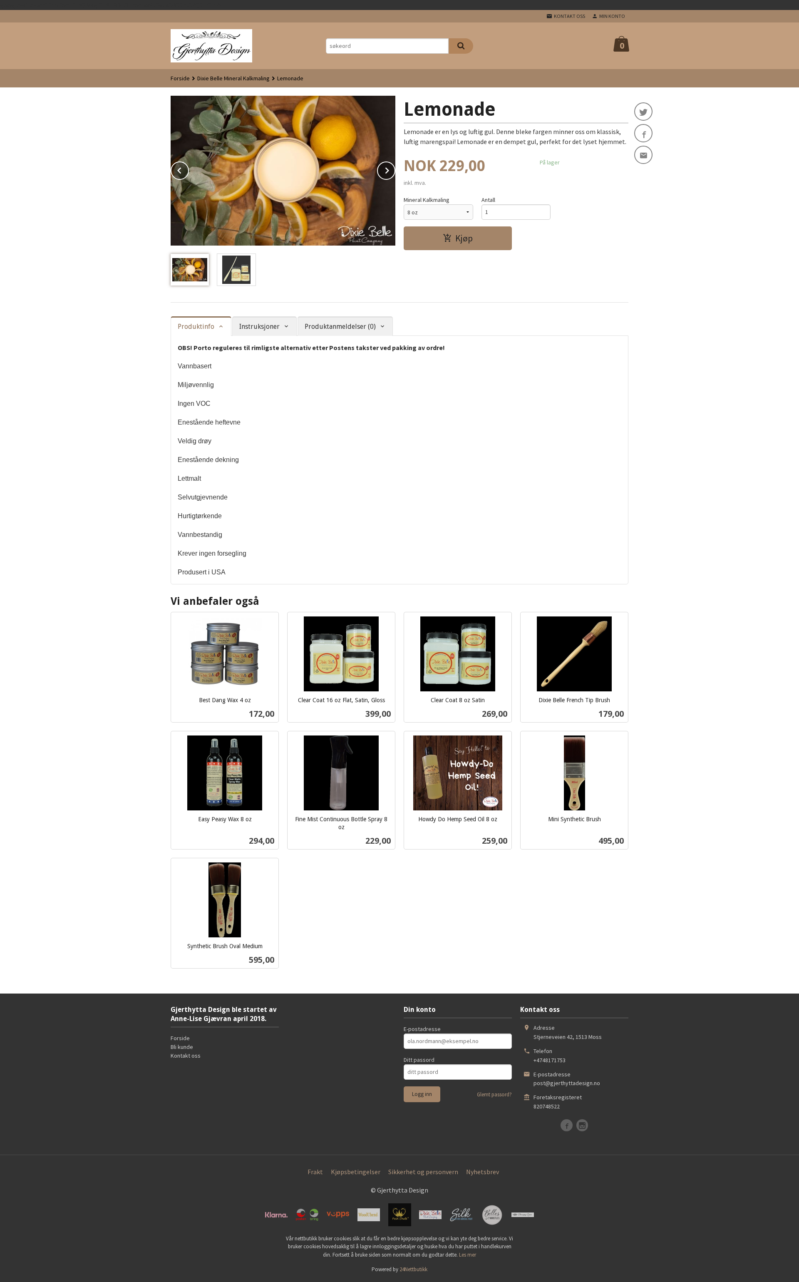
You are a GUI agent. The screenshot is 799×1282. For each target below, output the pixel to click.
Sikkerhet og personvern (423, 1172)
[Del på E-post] (643, 155)
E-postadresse (422, 1029)
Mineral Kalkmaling (426, 200)
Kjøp (464, 238)
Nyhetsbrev (482, 1172)
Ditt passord (419, 1059)
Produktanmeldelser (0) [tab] (340, 326)
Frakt (315, 1172)
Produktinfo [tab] (196, 326)
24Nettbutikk (413, 1269)
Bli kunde (182, 1047)
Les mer (467, 1254)
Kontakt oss (186, 1055)
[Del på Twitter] (643, 111)
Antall (488, 200)
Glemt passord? (494, 1094)
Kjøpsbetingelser (355, 1172)
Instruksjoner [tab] (259, 326)
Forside (180, 78)
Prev (188, 169)
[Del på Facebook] (643, 133)
